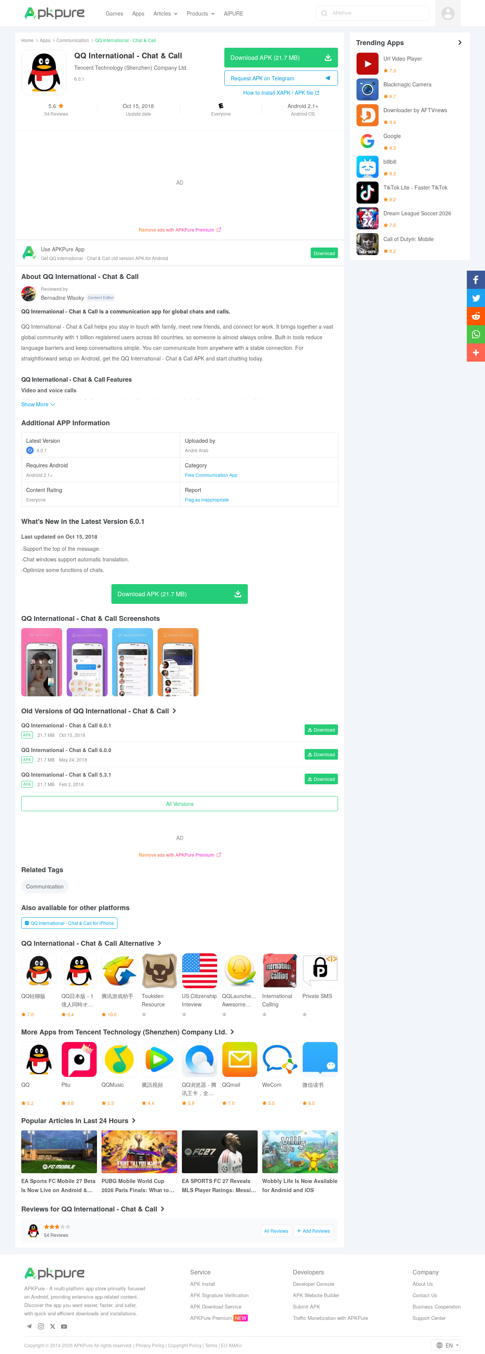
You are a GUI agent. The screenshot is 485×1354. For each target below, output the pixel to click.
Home (27, 40)
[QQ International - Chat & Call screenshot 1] (87, 662)
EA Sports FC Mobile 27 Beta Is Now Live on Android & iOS (58, 1185)
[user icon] (448, 13)
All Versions (180, 803)
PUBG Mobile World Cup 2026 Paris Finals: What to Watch (135, 1185)
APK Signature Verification (219, 1295)
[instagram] (40, 1327)
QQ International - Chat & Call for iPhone (72, 923)
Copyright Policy (185, 1345)
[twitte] (52, 1327)
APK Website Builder (316, 1295)
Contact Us (425, 1295)
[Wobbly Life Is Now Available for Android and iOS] (300, 1151)
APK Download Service (215, 1306)
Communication (72, 40)
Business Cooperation (437, 1306)
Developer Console (313, 1283)
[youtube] (64, 1327)
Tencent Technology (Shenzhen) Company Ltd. (131, 67)
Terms (211, 1345)
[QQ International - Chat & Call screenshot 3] (178, 662)
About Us (423, 1283)
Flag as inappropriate (207, 499)
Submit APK (306, 1306)
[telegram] (29, 1327)
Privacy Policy (150, 1345)
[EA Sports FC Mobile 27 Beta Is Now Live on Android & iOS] (59, 1151)
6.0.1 (42, 450)
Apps (45, 40)
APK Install (202, 1283)
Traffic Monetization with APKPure (330, 1317)
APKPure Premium (211, 1317)
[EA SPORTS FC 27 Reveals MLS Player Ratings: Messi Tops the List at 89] (220, 1151)
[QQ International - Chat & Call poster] (41, 662)
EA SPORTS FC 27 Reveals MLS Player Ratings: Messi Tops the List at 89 (216, 1185)
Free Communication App (211, 475)
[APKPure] (54, 13)
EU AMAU (231, 1345)
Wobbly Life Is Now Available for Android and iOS (300, 1185)
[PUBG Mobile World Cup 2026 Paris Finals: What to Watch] (139, 1151)
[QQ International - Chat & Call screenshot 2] (132, 662)
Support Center (429, 1317)
